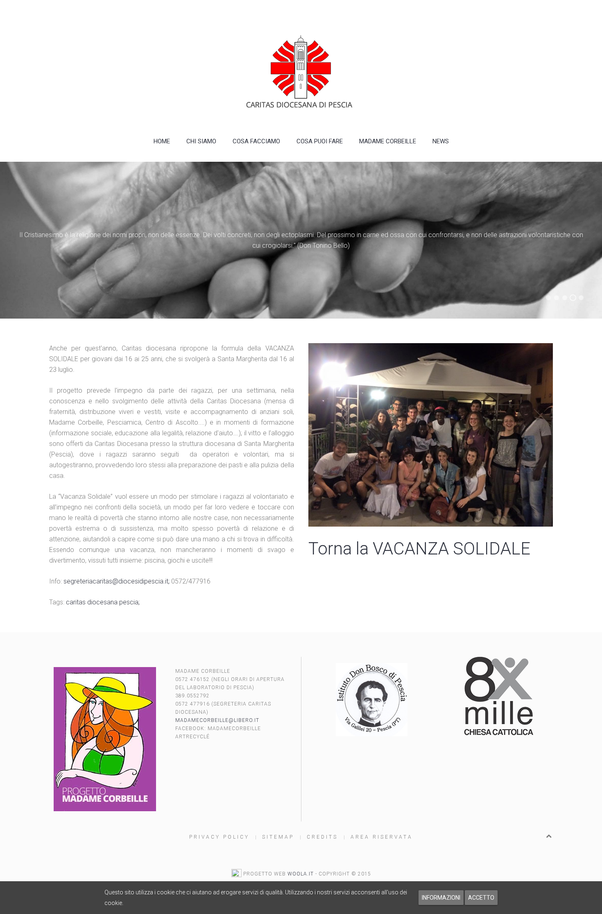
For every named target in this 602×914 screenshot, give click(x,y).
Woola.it (300, 874)
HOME (162, 141)
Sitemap (278, 837)
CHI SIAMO (201, 141)
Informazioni (441, 897)
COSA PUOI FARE (319, 141)
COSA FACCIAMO (256, 141)
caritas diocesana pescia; (103, 602)
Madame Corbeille (387, 141)
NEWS (440, 141)
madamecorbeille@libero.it (217, 720)
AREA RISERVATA (382, 837)
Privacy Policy (219, 837)
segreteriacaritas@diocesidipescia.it (115, 581)
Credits (322, 837)
